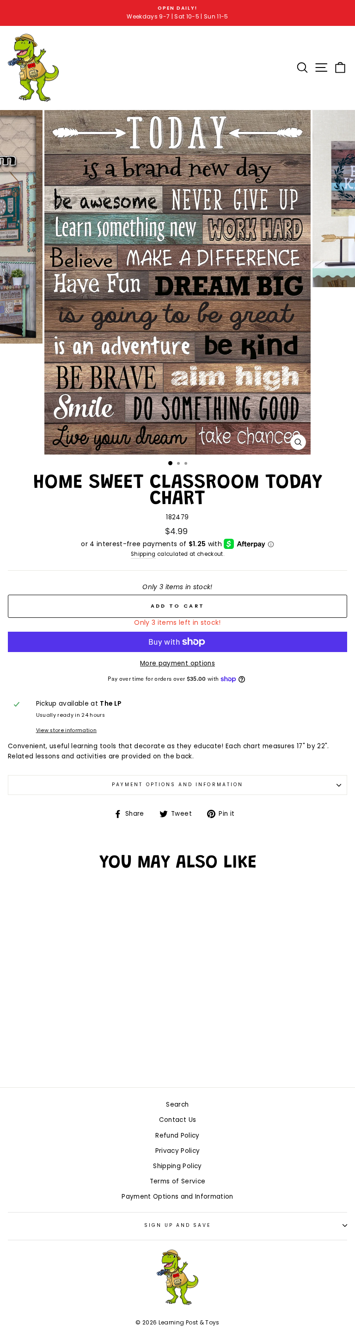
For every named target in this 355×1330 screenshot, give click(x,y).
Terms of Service (177, 1181)
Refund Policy (177, 1135)
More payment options (177, 663)
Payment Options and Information (177, 784)
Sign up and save (177, 1225)
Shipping (143, 554)
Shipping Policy (177, 1166)
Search (177, 1104)
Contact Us (177, 1119)
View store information (66, 730)
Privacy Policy (177, 1150)
